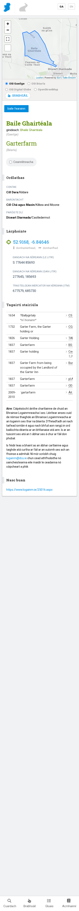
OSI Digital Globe (20, 89)
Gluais (49, 906)
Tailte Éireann (69, 77)
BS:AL (72, 345)
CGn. (71, 327)
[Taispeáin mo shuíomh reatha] (8, 48)
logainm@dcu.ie (16, 458)
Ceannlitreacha (23, 162)
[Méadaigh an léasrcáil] (8, 39)
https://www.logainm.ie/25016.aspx (29, 489)
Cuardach (9, 906)
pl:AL (71, 379)
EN (71, 6)
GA (61, 6)
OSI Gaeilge (17, 83)
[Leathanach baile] (7, 8)
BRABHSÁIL (20, 95)
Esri (59, 77)
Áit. (70, 392)
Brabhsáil (29, 906)
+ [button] (7, 23)
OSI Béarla (38, 83)
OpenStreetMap (48, 89)
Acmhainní (69, 906)
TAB (71, 338)
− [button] (7, 30)
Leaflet (39, 77)
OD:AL (72, 385)
